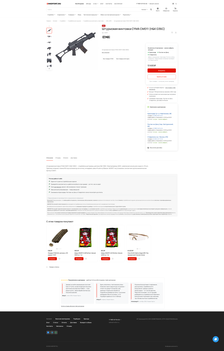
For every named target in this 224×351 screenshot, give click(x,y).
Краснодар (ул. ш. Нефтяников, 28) (160, 114)
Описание (49, 158)
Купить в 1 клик (162, 77)
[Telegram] (52, 332)
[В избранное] (172, 32)
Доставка (74, 158)
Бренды (86, 319)
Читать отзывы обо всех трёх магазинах (72, 306)
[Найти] (151, 9)
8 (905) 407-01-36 (158, 139)
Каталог (49, 319)
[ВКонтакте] (48, 332)
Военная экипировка (62, 319)
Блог (48, 322)
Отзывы (58, 158)
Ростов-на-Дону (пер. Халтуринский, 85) (160, 125)
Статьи (55, 322)
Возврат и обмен (86, 322)
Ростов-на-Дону (164, 52)
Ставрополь (153, 55)
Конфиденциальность (171, 346)
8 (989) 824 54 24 (158, 115)
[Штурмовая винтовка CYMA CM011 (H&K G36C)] (75, 47)
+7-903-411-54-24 (141, 3)
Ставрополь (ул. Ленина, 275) (158, 137)
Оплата (65, 158)
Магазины (59, 326)
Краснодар (152, 52)
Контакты (49, 326)
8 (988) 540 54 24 (158, 128)
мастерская (57, 187)
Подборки (76, 319)
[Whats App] (56, 332)
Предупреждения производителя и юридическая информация (65, 198)
